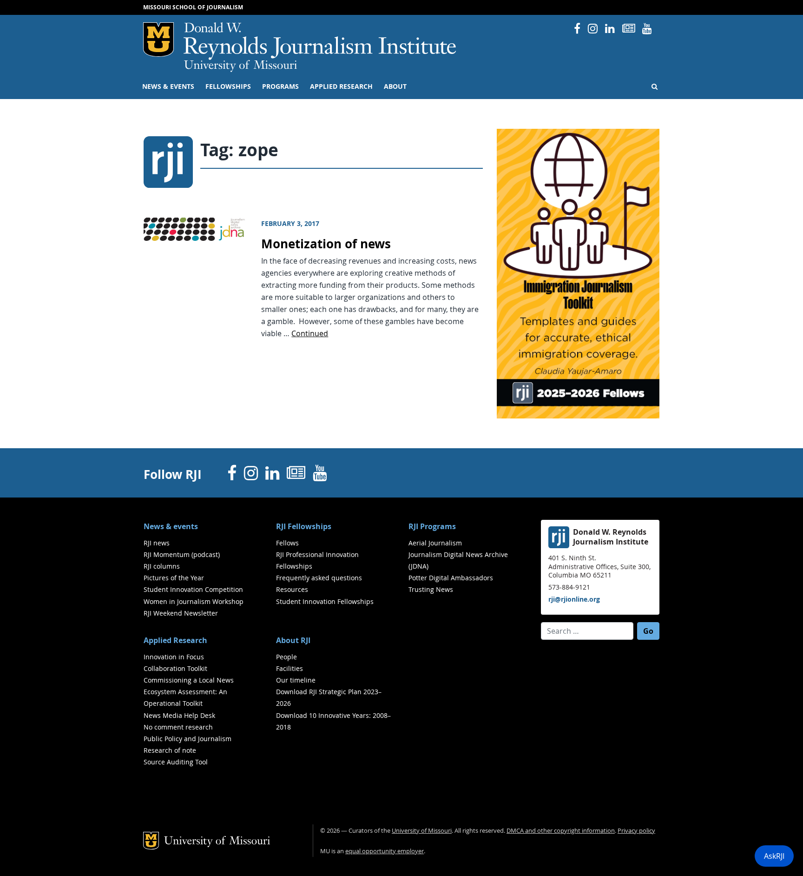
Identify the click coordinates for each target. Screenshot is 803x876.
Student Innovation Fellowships (325, 601)
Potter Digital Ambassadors (450, 577)
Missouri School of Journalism (193, 7)
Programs (280, 86)
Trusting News (430, 589)
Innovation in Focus (174, 656)
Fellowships (228, 86)
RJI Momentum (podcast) (182, 554)
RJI (320, 41)
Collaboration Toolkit (175, 668)
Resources (292, 589)
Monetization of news (326, 244)
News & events (168, 86)
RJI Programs (432, 526)
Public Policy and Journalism (187, 738)
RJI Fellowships (303, 526)
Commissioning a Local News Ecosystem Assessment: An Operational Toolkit (189, 692)
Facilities (289, 668)
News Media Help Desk (179, 715)
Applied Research (341, 86)
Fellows (287, 542)
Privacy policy (636, 831)
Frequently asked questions (319, 577)
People (286, 656)
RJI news (157, 542)
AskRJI (774, 856)
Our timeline (296, 680)
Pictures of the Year (174, 577)
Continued (309, 333)
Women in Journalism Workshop (194, 601)
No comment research (178, 727)
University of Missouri (240, 66)
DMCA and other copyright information (561, 831)
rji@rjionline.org (574, 599)
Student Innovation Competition (193, 589)
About (395, 86)
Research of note (170, 750)
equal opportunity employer (384, 851)
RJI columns (162, 566)
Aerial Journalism (435, 542)
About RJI (293, 640)
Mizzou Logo (158, 39)
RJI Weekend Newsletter (181, 613)
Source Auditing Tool (176, 761)
